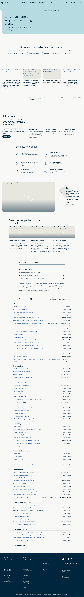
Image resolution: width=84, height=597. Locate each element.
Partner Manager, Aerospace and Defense (24, 328)
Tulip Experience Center (66, 570)
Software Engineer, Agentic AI (21, 410)
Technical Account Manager (20, 497)
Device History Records (8, 568)
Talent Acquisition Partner (20, 462)
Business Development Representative (23, 312)
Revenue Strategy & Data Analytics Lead (24, 489)
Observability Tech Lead (19, 394)
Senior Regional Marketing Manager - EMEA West (26, 440)
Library (50, 2)
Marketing (12, 53)
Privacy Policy (26, 594)
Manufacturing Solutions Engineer (22, 516)
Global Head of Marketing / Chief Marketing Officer (27, 429)
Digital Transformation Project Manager (24, 508)
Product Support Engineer (20, 548)
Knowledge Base (45, 564)
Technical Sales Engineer (20, 354)
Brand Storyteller (17, 426)
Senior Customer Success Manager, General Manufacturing (29, 535)
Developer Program (65, 579)
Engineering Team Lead (19, 380)
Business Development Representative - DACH (26, 317)
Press (63, 572)
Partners (63, 573)
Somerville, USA (57, 53)
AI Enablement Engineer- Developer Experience (26, 369)
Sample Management (8, 581)
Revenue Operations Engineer (21, 486)
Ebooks (43, 562)
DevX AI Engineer (17, 374)
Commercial (22, 53)
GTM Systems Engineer (19, 483)
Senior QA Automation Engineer (21, 402)
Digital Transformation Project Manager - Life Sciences (28, 510)
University (44, 559)
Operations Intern (18, 456)
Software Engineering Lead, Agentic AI (23, 419)
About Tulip (7, 136)
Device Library (25, 582)
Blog (43, 565)
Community (44, 563)
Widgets (24, 587)
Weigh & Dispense (7, 569)
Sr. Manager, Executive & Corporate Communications (27, 446)
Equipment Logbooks (8, 570)
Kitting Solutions (7, 562)
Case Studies (44, 568)
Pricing (43, 570)
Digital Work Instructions (8, 559)
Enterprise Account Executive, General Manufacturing (27, 326)
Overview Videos (26, 580)
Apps (24, 584)
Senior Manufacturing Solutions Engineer (24, 524)
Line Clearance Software (8, 571)
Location (52, 298)
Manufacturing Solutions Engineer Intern (24, 521)
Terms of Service (33, 594)
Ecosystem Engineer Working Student (23, 480)
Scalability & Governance (28, 572)
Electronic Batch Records (8, 566)
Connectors (25, 586)
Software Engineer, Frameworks (21, 416)
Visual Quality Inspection (27, 562)
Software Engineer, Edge (19, 413)
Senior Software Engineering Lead (22, 408)
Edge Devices (25, 575)
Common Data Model (27, 581)
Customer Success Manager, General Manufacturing (27, 532)
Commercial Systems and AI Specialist (23, 472)
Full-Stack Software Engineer (21, 388)
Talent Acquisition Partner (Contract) (23, 464)
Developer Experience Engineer (21, 371)
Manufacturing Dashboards (9, 578)
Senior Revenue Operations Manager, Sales (25, 494)
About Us (73, 2)
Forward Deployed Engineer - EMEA (23, 513)
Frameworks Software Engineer (21, 382)
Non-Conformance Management (29, 559)
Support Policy (39, 594)
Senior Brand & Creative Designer (22, 437)
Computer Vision (26, 571)
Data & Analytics (26, 569)
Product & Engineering (34, 53)
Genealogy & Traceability (8, 572)
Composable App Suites (27, 583)
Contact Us (64, 581)
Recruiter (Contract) (18, 459)
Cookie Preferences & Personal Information (60, 594)
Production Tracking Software (9, 577)
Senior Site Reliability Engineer (21, 405)
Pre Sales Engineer (18, 334)
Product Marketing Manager (20, 435)
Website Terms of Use (19, 594)
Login (80, 2)
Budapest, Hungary (42, 57)
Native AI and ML (26, 568)
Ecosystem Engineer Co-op (20, 475)
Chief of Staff (16, 453)
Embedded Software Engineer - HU (22, 377)
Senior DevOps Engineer (19, 396)
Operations (46, 53)
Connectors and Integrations (28, 570)
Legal (63, 576)
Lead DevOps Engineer (19, 391)
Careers (63, 571)
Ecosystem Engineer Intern (20, 478)
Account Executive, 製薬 (19, 306)
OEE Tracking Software (8, 580)
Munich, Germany (69, 53)
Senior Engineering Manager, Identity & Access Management (29, 399)
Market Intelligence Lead (20, 432)
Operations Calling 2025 (47, 569)
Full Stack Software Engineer (21, 385)
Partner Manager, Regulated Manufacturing (25, 331)
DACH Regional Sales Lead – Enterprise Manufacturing (28, 320)
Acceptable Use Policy (47, 594)
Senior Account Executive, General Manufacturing (26, 345)
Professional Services (27, 574)
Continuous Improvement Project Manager (24, 505)
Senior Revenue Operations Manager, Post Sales (26, 492)
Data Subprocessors (65, 577)
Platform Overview (26, 566)
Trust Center (64, 575)
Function (61, 298)
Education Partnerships (66, 578)
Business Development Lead (21, 309)
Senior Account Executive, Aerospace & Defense (26, 340)
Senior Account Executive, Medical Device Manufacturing (28, 348)
